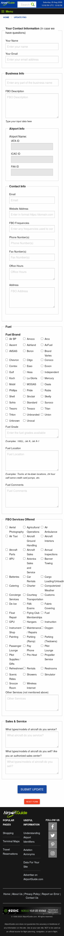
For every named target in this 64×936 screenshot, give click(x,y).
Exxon (48, 366)
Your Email (12, 53)
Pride (30, 390)
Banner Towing (49, 561)
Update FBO (20, 17)
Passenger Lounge (15, 648)
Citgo (30, 360)
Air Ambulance (51, 529)
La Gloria (32, 378)
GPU (12, 621)
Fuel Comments (14, 484)
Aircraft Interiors (49, 538)
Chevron (14, 360)
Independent (52, 372)
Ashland (31, 345)
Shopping (8, 833)
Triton (12, 414)
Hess (30, 372)
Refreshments (17, 668)
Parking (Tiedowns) (51, 639)
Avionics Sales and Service (31, 565)
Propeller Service (50, 657)
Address (13, 285)
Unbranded (33, 414)
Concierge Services (15, 597)
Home (6, 17)
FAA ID (15, 166)
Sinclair (31, 396)
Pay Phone (30, 648)
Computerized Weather (52, 588)
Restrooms (51, 668)
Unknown (14, 420)
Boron (30, 351)
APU (11, 558)
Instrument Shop (15, 630)
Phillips (13, 390)
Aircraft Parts (13, 552)
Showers (32, 674)
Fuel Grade (12, 426)
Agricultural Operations (33, 529)
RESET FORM (32, 801)
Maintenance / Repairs (34, 630)
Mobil (12, 384)
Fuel (47, 613)
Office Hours (16, 266)
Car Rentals (31, 579)
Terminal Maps (11, 841)
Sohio (12, 402)
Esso (29, 366)
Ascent (13, 345)
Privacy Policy (32, 894)
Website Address (18, 208)
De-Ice (13, 603)
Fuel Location (13, 448)
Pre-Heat (32, 655)
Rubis (48, 390)
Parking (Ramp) (31, 639)
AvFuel (48, 345)
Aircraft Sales (31, 552)
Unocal (31, 420)
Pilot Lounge (49, 648)
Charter (31, 585)
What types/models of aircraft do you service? (31, 729)
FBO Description (15, 91)
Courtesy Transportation (35, 597)
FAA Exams (30, 606)
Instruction (50, 621)
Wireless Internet (31, 686)
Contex (13, 366)
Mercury (49, 378)
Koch (12, 378)
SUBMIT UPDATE (32, 789)
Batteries (14, 576)
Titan (47, 408)
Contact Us (32, 897)
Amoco (31, 339)
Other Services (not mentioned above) (27, 692)
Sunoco (49, 402)
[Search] (32, 4)
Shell (12, 396)
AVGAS (13, 351)
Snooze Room (13, 686)
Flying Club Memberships (34, 615)
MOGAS (31, 384)
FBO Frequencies (19, 223)
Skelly (48, 396)
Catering (14, 585)
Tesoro (13, 408)
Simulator (50, 674)
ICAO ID (15, 153)
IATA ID (15, 141)
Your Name (12, 40)
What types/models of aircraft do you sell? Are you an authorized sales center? (31, 753)
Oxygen (49, 628)
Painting (13, 636)
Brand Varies (48, 353)
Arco (47, 339)
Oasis (48, 384)
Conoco (49, 360)
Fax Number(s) (17, 251)
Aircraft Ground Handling (32, 540)
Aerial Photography (16, 529)
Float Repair (13, 615)
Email (12, 194)
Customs (50, 594)
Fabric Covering (50, 606)
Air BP (12, 339)
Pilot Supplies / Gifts (14, 659)
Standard (32, 402)
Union (48, 414)
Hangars (31, 621)
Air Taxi (13, 536)
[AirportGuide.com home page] (8, 3)
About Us (17, 894)
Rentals (31, 668)
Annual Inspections (51, 552)
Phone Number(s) (19, 237)
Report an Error (50, 894)
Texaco (31, 408)
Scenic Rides (13, 677)
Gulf (11, 372)
